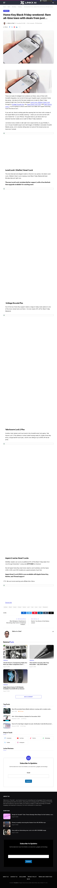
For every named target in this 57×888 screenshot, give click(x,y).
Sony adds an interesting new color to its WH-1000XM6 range (29, 830)
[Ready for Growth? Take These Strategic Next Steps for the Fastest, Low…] (6, 816)
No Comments (31, 23)
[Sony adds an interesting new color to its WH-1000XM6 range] (6, 832)
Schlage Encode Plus (18, 104)
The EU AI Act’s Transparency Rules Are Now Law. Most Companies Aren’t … (15, 663)
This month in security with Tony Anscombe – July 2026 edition (39, 663)
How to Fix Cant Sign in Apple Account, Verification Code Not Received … (32, 724)
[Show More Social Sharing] (19, 27)
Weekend (45, 607)
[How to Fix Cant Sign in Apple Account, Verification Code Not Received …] (6, 725)
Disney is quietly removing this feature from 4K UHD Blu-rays (29, 822)
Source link (8, 602)
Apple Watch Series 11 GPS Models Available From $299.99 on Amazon (13, 687)
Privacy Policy (32, 876)
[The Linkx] (28, 2)
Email (28, 772)
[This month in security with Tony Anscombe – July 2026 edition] (41, 652)
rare (40, 607)
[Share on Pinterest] (14, 27)
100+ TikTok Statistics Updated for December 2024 (26, 716)
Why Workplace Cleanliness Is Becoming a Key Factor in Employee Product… (16, 622)
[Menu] (4, 2)
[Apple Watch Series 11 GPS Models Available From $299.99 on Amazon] (15, 676)
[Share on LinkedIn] (17, 27)
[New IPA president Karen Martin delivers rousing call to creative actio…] (6, 711)
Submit (28, 781)
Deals (15, 607)
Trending (6, 10)
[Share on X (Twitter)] (12, 27)
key (32, 607)
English (45, 0)
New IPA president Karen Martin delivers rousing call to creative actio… (32, 709)
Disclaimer (22, 876)
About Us (6, 876)
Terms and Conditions (45, 876)
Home (24, 607)
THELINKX (16, 882)
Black (10, 607)
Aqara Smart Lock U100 (34, 104)
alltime (5, 607)
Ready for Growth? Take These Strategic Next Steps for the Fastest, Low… (33, 814)
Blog (28, 879)
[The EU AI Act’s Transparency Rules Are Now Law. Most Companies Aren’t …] (15, 652)
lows (36, 607)
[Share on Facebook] (9, 27)
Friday (19, 607)
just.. (29, 607)
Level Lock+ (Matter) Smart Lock (40, 102)
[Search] (53, 2)
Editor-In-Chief (11, 23)
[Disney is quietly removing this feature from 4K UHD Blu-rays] (6, 824)
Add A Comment (28, 696)
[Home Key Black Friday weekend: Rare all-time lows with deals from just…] (28, 46)
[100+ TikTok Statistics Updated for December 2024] (6, 718)
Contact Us (13, 876)
